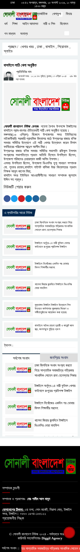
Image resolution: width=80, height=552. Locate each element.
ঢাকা (39, 47)
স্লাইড (8, 51)
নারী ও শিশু (49, 24)
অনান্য (24, 34)
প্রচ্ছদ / (12, 47)
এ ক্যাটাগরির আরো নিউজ (18, 213)
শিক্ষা (14, 24)
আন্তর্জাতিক (40, 14)
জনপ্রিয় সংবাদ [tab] (59, 357)
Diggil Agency (52, 538)
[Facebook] (7, 198)
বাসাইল (49, 47)
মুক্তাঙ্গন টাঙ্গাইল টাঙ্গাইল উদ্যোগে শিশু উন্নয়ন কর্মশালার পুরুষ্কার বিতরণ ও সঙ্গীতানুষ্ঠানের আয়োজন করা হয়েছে (52, 308)
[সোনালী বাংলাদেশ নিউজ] (40, 464)
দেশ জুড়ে (24, 14)
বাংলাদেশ (9, 14)
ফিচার (69, 14)
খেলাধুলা (56, 14)
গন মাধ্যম (9, 34)
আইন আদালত (30, 24)
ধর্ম (5, 24)
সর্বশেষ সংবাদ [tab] (21, 358)
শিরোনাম (63, 47)
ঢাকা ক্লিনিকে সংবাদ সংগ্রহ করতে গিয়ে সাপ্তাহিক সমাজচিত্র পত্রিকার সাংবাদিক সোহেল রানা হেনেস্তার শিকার (54, 226)
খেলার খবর (27, 47)
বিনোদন (64, 24)
